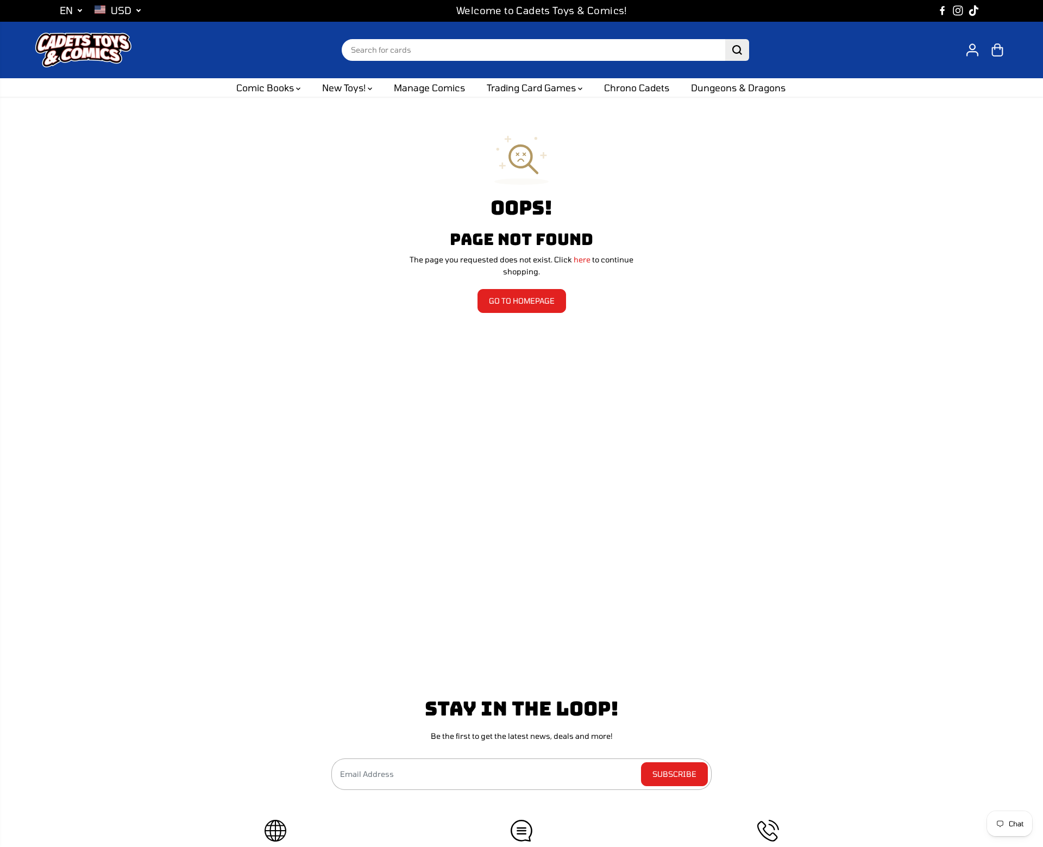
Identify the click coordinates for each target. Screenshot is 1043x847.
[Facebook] (942, 11)
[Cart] (997, 50)
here (582, 259)
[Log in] (972, 50)
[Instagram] (958, 11)
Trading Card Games (532, 87)
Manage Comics (429, 87)
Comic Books (266, 87)
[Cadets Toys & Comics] (83, 50)
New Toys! (345, 87)
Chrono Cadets (636, 87)
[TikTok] (974, 11)
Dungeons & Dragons (738, 87)
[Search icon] (737, 50)
